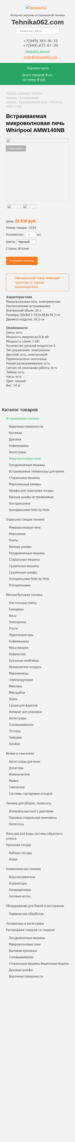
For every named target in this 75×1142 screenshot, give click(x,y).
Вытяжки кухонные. (23, 950)
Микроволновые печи (33, 102)
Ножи (13, 859)
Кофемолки (17, 654)
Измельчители (19, 774)
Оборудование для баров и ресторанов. (35, 906)
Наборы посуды (20, 853)
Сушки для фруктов (23, 705)
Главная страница (17, 93)
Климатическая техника (23, 869)
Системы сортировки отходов (30, 793)
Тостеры (15, 731)
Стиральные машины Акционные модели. (39, 963)
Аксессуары (17, 452)
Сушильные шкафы (23, 572)
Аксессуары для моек (24, 761)
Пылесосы (16, 824)
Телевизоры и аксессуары (25, 923)
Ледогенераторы (21, 635)
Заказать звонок (37, 51)
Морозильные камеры (25, 484)
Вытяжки (15, 433)
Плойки (14, 744)
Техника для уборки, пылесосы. (29, 803)
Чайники (15, 737)
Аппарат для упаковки (25, 712)
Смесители (17, 787)
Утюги (13, 628)
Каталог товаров (20, 409)
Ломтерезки (17, 622)
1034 (32, 227)
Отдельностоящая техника (25, 519)
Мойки (13, 780)
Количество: (15, 234)
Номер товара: (16, 227)
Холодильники (19, 503)
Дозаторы (16, 768)
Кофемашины (19, 445)
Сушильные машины (24, 566)
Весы (12, 615)
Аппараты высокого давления (31, 811)
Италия (23, 248)
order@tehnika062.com (40, 57)
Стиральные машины (24, 478)
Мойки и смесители (20, 753)
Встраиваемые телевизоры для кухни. (37, 471)
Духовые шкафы (21, 970)
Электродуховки (21, 680)
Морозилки (17, 534)
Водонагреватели (22, 877)
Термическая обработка (26, 914)
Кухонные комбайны (24, 660)
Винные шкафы (20, 546)
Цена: (10, 221)
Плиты (13, 540)
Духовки (15, 439)
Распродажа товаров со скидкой (30, 930)
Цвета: (11, 241)
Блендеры (16, 609)
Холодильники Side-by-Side (29, 510)
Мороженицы (18, 673)
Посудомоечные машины (27, 465)
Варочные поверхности (26, 426)
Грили (13, 699)
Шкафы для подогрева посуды (31, 490)
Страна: (11, 248)
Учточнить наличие (22, 260)
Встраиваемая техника (22, 418)
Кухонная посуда (18, 845)
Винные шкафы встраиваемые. (31, 497)
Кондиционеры (20, 890)
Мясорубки (17, 692)
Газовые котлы (19, 896)
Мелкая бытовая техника (24, 595)
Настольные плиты (23, 603)
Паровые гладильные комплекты (33, 817)
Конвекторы (18, 883)
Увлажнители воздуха (25, 667)
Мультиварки (18, 647)
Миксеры (15, 686)
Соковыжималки (21, 724)
